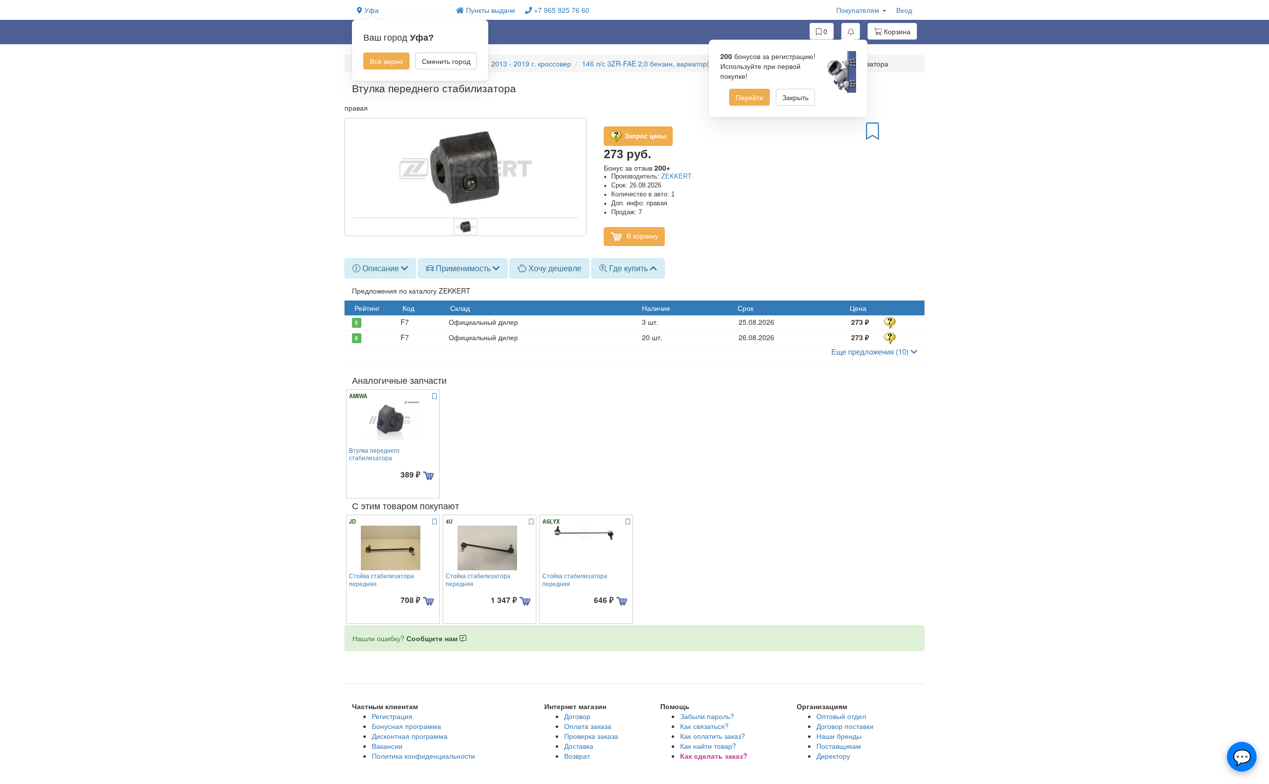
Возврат (577, 756)
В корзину (641, 236)
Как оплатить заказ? (712, 736)
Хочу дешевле (553, 268)
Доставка (578, 746)
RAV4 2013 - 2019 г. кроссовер (521, 63)
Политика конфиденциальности (423, 756)
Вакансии (387, 746)
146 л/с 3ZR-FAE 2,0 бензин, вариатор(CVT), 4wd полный (675, 63)
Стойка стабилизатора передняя (381, 579)
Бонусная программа (406, 726)
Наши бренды (839, 736)
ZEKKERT (676, 176)
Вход (904, 10)
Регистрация (392, 716)
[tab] (380, 268)
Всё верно (386, 61)
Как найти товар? (708, 746)
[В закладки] (872, 130)
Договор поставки (844, 726)
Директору (833, 756)
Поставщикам (838, 746)
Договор (577, 716)
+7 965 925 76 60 (560, 10)
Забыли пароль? (707, 716)
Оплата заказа (587, 726)
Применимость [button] (463, 268)
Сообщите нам (433, 638)
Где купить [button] (628, 268)
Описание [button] (380, 268)
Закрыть (795, 97)
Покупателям (858, 10)
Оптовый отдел (841, 716)
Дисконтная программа (410, 736)
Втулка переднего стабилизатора (374, 454)
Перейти (749, 97)
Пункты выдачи (489, 10)
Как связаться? (704, 726)
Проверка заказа (591, 736)
